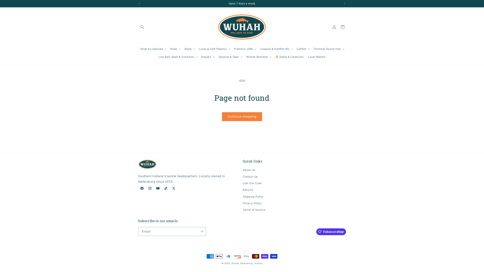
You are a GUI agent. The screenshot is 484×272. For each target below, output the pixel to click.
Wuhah (235, 263)
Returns (248, 189)
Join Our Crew (252, 183)
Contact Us (250, 176)
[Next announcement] (345, 3)
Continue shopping (242, 116)
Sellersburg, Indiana (251, 263)
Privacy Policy (252, 203)
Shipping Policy (253, 196)
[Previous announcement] (139, 3)
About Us (249, 170)
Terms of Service (254, 209)
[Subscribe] (202, 231)
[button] (142, 27)
